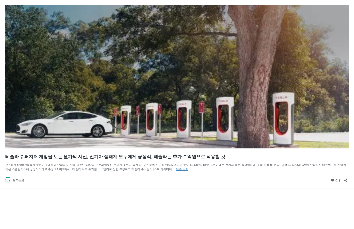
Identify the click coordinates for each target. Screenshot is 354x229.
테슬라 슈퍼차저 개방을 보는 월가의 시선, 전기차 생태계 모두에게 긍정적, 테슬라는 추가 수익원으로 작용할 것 (115, 156)
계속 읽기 (182, 169)
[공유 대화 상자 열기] (346, 179)
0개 (337, 180)
